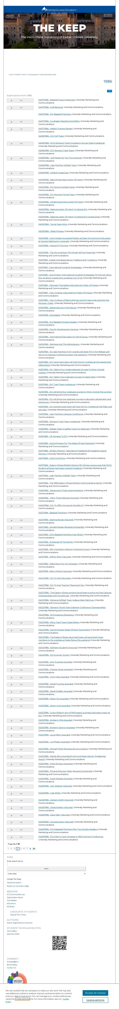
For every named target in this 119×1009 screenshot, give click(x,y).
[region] (59, 996)
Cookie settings (22, 999)
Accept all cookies (95, 993)
